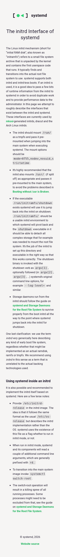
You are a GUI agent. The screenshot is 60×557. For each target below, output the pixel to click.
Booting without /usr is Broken (31, 192)
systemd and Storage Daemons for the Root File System (31, 308)
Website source (30, 544)
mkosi (9, 121)
